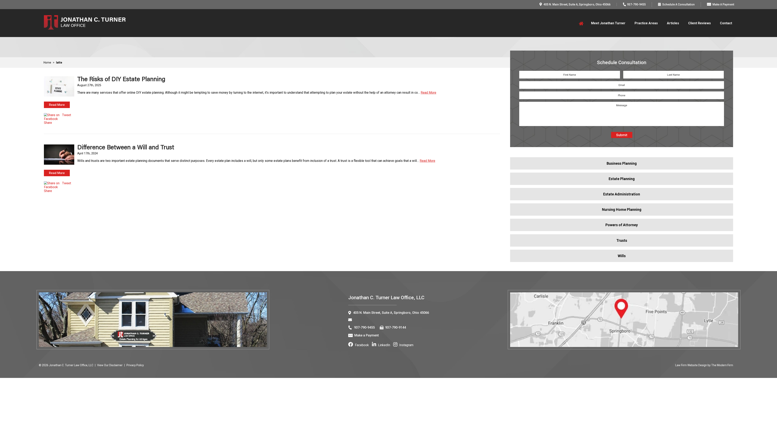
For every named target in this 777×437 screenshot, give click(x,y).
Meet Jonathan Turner (608, 23)
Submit (621, 135)
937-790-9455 (636, 4)
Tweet (66, 115)
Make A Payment (723, 4)
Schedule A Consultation (678, 4)
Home (580, 23)
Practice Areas (646, 23)
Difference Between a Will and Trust (125, 147)
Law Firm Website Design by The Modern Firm (704, 365)
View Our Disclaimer (110, 365)
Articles (673, 23)
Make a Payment (366, 335)
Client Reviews (699, 23)
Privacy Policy (135, 365)
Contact (726, 23)
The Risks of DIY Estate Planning (121, 79)
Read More (428, 92)
